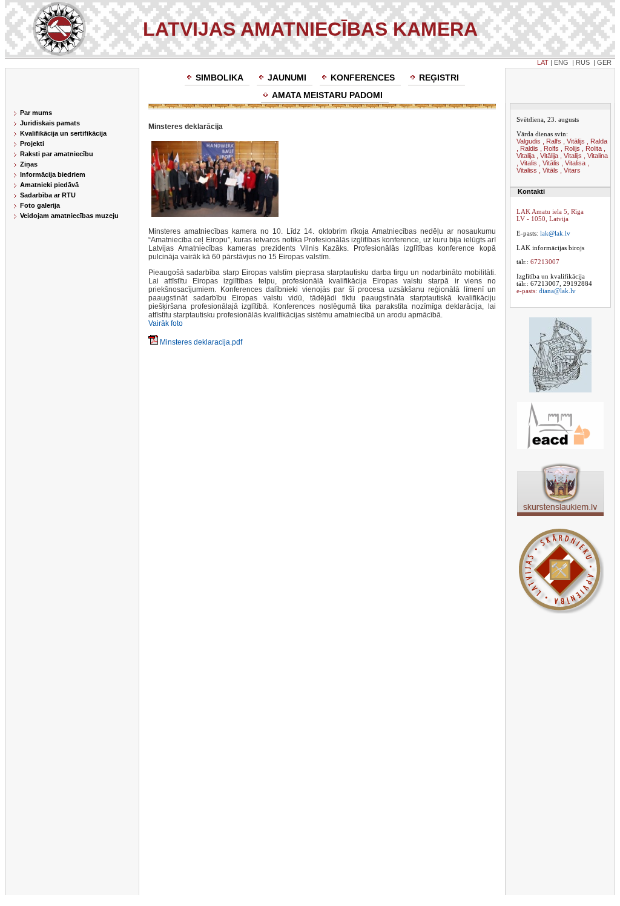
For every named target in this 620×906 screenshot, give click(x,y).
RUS (583, 62)
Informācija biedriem (52, 174)
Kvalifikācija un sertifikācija (63, 133)
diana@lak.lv (557, 290)
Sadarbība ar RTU (48, 195)
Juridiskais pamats (50, 123)
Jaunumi (287, 77)
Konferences (363, 77)
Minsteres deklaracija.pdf (201, 342)
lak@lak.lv (555, 233)
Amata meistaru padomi (327, 95)
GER (604, 62)
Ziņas (29, 164)
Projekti (32, 143)
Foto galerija (40, 205)
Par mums (36, 112)
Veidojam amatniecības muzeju (69, 215)
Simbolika (219, 77)
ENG (561, 62)
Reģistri (439, 77)
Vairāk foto (165, 323)
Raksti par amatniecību (56, 153)
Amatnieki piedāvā (49, 184)
